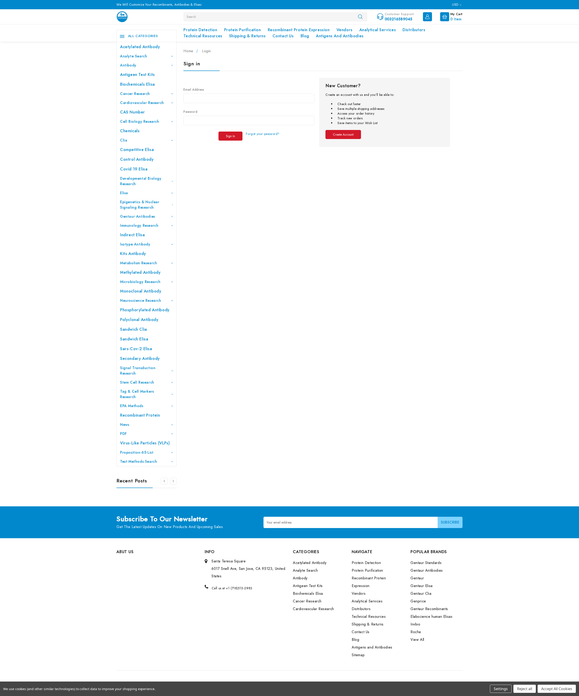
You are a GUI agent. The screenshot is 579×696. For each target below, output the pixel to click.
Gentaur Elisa (422, 585)
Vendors (345, 30)
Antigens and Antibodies (340, 36)
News (124, 424)
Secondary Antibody (140, 358)
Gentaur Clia (421, 593)
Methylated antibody (140, 272)
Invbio (415, 624)
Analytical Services (377, 30)
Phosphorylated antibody (145, 310)
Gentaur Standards (426, 562)
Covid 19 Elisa (133, 169)
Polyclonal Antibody (139, 320)
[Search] (360, 16)
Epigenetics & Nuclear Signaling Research (139, 204)
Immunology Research (139, 225)
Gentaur (417, 578)
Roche (416, 632)
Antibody (128, 65)
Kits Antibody (133, 254)
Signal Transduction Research (137, 370)
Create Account (343, 134)
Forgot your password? (263, 134)
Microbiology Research (140, 281)
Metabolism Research (138, 263)
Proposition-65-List (136, 452)
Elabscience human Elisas (431, 616)
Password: (190, 111)
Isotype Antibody (135, 244)
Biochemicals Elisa (137, 84)
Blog (305, 36)
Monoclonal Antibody (140, 291)
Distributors (414, 30)
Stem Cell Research (137, 382)
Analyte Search (133, 56)
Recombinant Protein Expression (299, 30)
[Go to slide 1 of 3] (173, 481)
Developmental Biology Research (140, 181)
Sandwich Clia (133, 329)
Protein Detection (200, 30)
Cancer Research (135, 93)
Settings (501, 688)
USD (456, 4)
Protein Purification (242, 30)
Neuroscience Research (140, 300)
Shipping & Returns (247, 36)
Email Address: (193, 89)
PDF (123, 433)
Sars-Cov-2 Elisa (136, 349)
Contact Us (283, 36)
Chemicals (130, 131)
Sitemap (358, 655)
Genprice (418, 601)
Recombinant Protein (140, 415)
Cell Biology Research (139, 121)
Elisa (124, 193)
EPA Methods (131, 405)
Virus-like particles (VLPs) (145, 443)
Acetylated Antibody (140, 47)
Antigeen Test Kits (137, 75)
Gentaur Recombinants (429, 608)
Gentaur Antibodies (137, 216)
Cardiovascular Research (142, 102)
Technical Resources (202, 36)
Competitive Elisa (137, 150)
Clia (123, 140)
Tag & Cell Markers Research (137, 394)
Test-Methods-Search (138, 461)
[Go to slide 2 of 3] (164, 481)
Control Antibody (137, 159)
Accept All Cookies (556, 688)
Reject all (524, 688)
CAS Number (132, 112)
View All (417, 639)
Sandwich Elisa (134, 339)
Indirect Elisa (132, 235)
